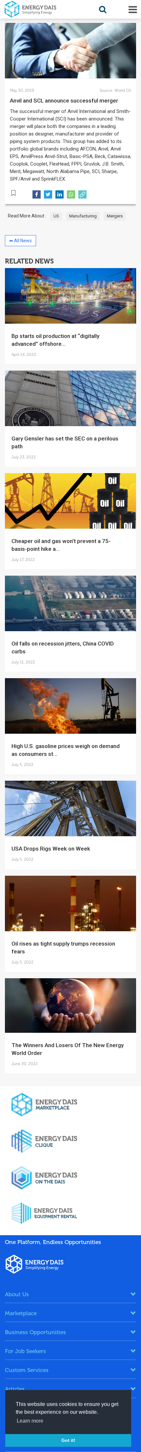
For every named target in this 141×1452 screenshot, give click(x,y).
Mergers (115, 216)
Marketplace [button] (21, 1313)
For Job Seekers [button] (25, 1351)
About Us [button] (17, 1294)
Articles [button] (15, 1389)
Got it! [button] (68, 1440)
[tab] (70, 1294)
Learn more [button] (30, 1421)
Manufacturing (83, 216)
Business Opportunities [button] (35, 1332)
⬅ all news (20, 240)
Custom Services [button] (27, 1370)
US (56, 216)
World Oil (122, 90)
